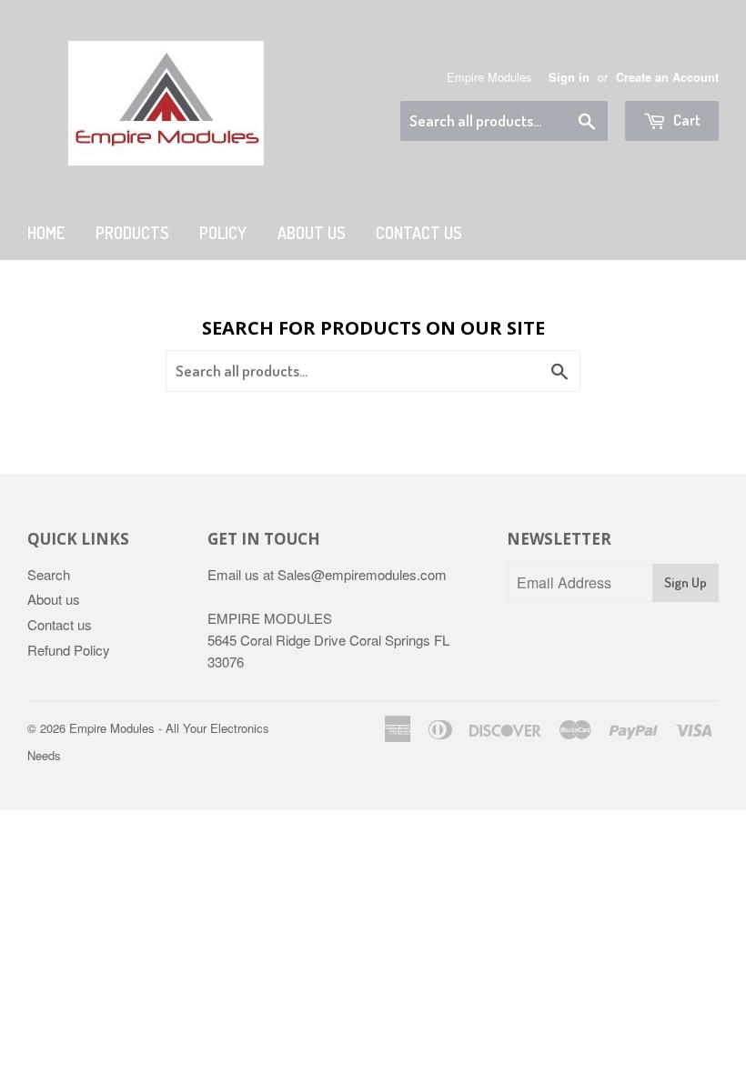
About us (311, 233)
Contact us (59, 624)
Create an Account (667, 77)
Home (46, 233)
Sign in (569, 77)
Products (132, 233)
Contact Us (418, 233)
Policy (223, 233)
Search (48, 574)
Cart (685, 119)
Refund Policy (68, 649)
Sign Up (685, 582)
